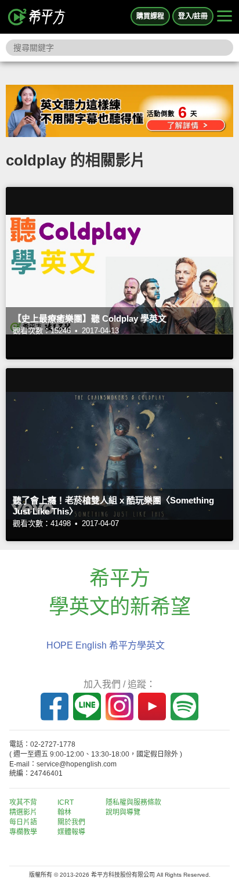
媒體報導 (71, 832)
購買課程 (150, 16)
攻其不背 (23, 802)
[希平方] (37, 17)
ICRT (65, 802)
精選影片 (23, 812)
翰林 (64, 812)
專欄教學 (23, 832)
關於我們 (71, 822)
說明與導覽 (123, 812)
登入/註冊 (193, 16)
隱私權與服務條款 (133, 802)
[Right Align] (224, 17)
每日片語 (23, 822)
